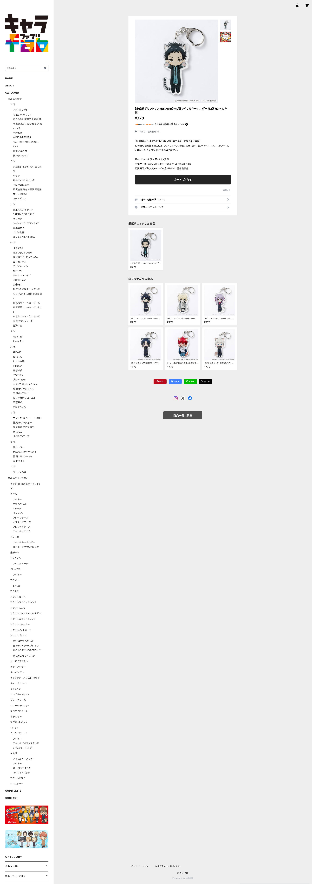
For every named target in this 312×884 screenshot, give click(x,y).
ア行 (12, 104)
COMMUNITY (13, 790)
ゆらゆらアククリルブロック (27, 650)
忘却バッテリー (21, 393)
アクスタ (14, 591)
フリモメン (18, 375)
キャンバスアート (18, 683)
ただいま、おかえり (22, 252)
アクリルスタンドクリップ (23, 618)
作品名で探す (15, 99)
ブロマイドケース (21, 526)
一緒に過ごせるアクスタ (22, 655)
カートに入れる (182, 179)
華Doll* (17, 352)
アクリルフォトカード (20, 630)
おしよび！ (15, 569)
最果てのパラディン (23, 209)
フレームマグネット (20, 705)
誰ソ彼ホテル (20, 261)
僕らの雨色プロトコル (24, 397)
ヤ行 (12, 441)
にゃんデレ (18, 341)
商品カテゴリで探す (18, 478)
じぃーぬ (14, 536)
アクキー (17, 499)
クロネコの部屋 (21, 184)
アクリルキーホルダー (24, 542)
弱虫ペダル (19, 461)
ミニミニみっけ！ (18, 733)
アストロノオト (20, 110)
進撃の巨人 (19, 227)
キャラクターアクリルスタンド (25, 677)
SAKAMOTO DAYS (23, 214)
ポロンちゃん (19, 407)
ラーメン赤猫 (19, 472)
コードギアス (19, 198)
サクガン (17, 218)
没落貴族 (18, 402)
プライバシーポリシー (140, 866)
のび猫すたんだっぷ (23, 641)
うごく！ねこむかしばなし (25, 141)
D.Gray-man (19, 280)
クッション (18, 513)
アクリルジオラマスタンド (23, 602)
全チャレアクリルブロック (26, 645)
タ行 (12, 242)
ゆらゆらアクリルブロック (26, 547)
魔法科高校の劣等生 (23, 427)
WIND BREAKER (22, 137)
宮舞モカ (17, 431)
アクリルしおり (17, 607)
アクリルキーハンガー (24, 759)
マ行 (12, 412)
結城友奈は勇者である (25, 451)
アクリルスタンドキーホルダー (25, 613)
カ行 (12, 161)
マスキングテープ (22, 522)
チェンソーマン (20, 266)
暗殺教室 (18, 132)
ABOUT (9, 85)
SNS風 (16, 585)
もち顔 (13, 753)
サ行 (12, 204)
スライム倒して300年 (24, 237)
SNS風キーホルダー (23, 747)
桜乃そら (17, 356)
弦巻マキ (17, 270)
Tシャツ (17, 508)
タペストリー (16, 783)
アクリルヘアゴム (22, 531)
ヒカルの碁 (18, 361)
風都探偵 (18, 370)
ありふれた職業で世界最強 (27, 119)
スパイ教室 (18, 232)
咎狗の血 (17, 325)
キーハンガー (17, 672)
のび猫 (13, 493)
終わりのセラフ (21, 155)
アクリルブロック (18, 635)
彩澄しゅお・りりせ (22, 114)
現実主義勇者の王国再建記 (27, 189)
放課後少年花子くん (23, 388)
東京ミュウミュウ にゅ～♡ (26, 316)
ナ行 (12, 331)
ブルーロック (19, 379)
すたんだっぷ (19, 504)
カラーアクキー (18, 666)
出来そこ (17, 284)
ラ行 (12, 466)
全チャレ (14, 552)
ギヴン (16, 175)
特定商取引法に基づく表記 (167, 866)
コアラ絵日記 (20, 194)
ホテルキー (16, 716)
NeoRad (18, 336)
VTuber (17, 366)
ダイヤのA (18, 248)
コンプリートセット (19, 694)
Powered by (179, 878)
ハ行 (12, 346)
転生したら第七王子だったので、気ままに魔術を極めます (27, 294)
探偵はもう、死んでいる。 (25, 257)
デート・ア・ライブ (22, 275)
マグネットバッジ (18, 722)
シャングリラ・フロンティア (26, 223)
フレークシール (21, 517)
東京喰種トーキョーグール (26, 302)
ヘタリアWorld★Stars (25, 384)
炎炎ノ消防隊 (20, 151)
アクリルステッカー (20, 624)
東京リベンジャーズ (23, 321)
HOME (9, 78)
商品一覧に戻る (182, 415)
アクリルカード (20, 563)
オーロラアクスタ (19, 661)
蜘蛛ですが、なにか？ (24, 180)
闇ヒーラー (19, 447)
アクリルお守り (18, 778)
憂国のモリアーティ (23, 456)
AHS (15, 146)
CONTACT (11, 798)
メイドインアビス (21, 436)
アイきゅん (15, 558)
